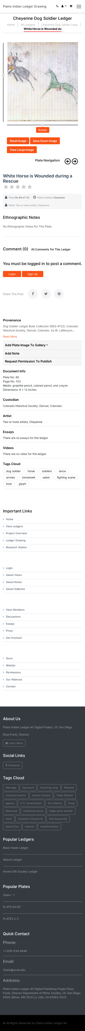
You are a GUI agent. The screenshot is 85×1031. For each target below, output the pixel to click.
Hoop (71, 803)
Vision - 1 (9, 895)
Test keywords (58, 818)
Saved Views (14, 574)
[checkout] (71, 7)
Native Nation (51, 197)
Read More (10, 336)
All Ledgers (28, 24)
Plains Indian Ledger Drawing (24, 6)
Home (11, 24)
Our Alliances (14, 679)
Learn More (15, 743)
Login (12, 274)
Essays (10, 623)
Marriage (11, 787)
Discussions (13, 616)
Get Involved (14, 637)
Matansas (11, 810)
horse (31, 471)
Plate (19, 197)
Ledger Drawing (16, 540)
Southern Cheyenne (30, 818)
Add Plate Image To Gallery (25, 345)
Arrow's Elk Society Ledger (20, 871)
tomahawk (28, 477)
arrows (10, 477)
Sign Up (32, 274)
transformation (49, 826)
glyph (22, 483)
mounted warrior (16, 795)
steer (9, 818)
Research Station (16, 547)
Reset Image (18, 140)
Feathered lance (33, 810)
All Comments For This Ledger (50, 249)
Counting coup (49, 787)
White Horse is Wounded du (42, 28)
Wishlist (10, 665)
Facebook (13, 765)
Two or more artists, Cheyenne (22, 422)
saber (46, 477)
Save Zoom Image (45, 140)
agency (10, 803)
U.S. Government (31, 803)
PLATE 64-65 (12, 906)
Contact (11, 686)
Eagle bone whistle (61, 810)
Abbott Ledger (12, 859)
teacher (29, 826)
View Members (15, 609)
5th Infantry (55, 803)
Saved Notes (14, 582)
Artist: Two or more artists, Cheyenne (29, 205)
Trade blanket (64, 795)
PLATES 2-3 (11, 918)
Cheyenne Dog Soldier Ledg (59, 24)
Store (9, 658)
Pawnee (69, 787)
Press (9, 630)
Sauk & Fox (12, 826)
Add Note (12, 353)
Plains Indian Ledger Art (51, 1023)
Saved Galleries (15, 588)
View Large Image (22, 149)
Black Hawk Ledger (15, 847)
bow (9, 483)
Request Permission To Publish (28, 361)
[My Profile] (64, 7)
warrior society (41, 795)
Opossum (28, 787)
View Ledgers (14, 526)
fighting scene (66, 477)
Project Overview (16, 533)
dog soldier (13, 471)
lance (62, 471)
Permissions (13, 672)
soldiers (47, 471)
